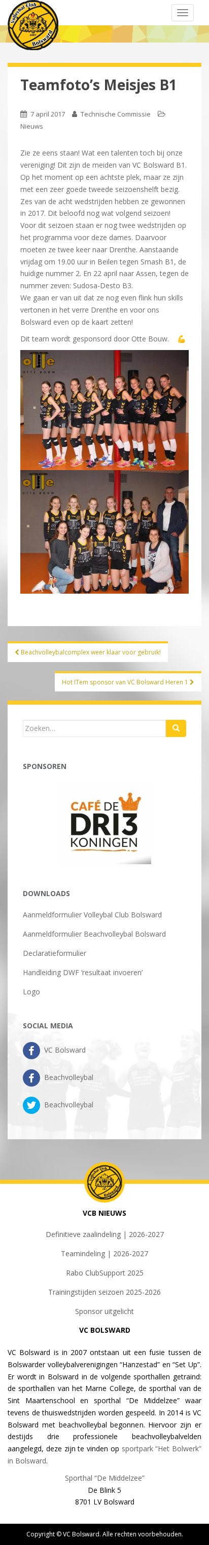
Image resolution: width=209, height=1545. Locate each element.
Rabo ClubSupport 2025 (105, 1273)
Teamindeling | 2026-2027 (104, 1253)
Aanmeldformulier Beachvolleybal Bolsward (94, 934)
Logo (31, 991)
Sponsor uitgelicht (104, 1311)
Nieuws (31, 126)
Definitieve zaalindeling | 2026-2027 (105, 1234)
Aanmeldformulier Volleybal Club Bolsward (92, 914)
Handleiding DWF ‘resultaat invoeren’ (83, 972)
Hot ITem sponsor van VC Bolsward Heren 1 (126, 682)
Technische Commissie (116, 114)
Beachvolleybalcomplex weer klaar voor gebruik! (90, 652)
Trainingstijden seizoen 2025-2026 (104, 1292)
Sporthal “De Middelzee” (105, 1478)
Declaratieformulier (54, 953)
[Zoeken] (176, 728)
